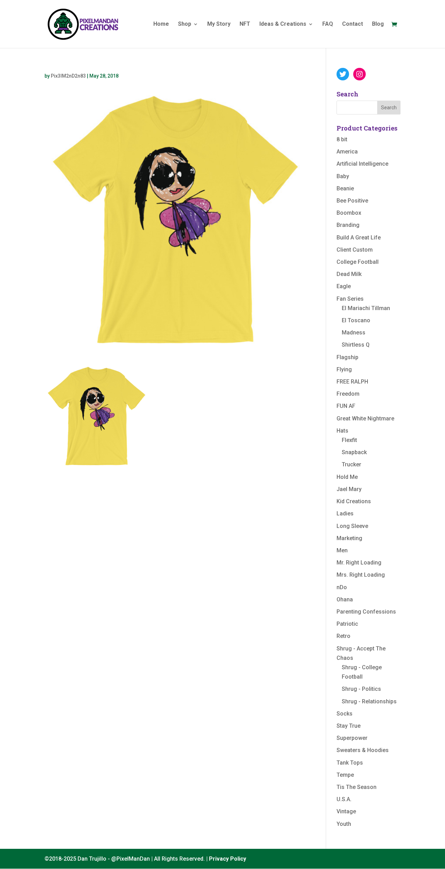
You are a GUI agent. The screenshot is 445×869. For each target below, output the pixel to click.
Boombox (349, 213)
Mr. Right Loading (359, 562)
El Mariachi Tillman (366, 308)
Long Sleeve (352, 526)
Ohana (345, 599)
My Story (218, 24)
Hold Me (347, 477)
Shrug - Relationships (369, 701)
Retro (343, 636)
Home (161, 24)
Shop (184, 24)
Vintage (346, 811)
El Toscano (356, 320)
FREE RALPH (352, 381)
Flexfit (349, 440)
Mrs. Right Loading (361, 574)
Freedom (348, 393)
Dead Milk (349, 274)
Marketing (349, 538)
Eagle (344, 286)
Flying (344, 369)
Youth (344, 824)
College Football (358, 262)
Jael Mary (349, 489)
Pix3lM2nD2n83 (68, 76)
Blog (378, 24)
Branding (348, 225)
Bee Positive (352, 200)
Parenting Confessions (366, 611)
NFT (245, 24)
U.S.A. (344, 799)
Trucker (351, 464)
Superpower (352, 738)
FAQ (327, 24)
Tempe (345, 775)
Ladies (345, 513)
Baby (343, 176)
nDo (342, 587)
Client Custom (355, 249)
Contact (352, 24)
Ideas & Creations (282, 24)
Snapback (354, 452)
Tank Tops (350, 762)
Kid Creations (354, 501)
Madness (353, 332)
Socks (345, 713)
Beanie (345, 188)
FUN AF (346, 406)
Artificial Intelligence (362, 163)
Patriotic (347, 624)
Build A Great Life (359, 237)
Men (342, 550)
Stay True (349, 725)
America (347, 151)
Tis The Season (357, 787)
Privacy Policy (227, 858)
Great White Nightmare (365, 418)
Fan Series (350, 298)
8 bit (342, 139)
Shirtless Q (356, 344)
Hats (342, 430)
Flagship (347, 357)
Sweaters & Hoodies (363, 750)
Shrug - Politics (361, 689)
